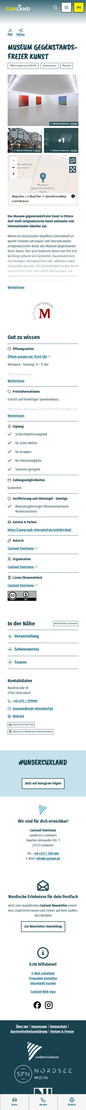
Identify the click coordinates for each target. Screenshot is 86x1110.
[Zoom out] (13, 167)
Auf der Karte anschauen (65, 623)
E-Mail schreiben (43, 973)
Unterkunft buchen (43, 983)
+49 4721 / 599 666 (46, 854)
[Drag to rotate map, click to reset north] (13, 174)
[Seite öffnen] (43, 1051)
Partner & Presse (62, 1032)
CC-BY (74, 124)
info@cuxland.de (48, 859)
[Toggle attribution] (73, 196)
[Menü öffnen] (66, 7)
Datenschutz (58, 1027)
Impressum (39, 1027)
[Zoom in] (13, 160)
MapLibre (18, 196)
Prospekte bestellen (43, 978)
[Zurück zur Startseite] (18, 7)
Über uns (22, 1027)
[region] (43, 180)
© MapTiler (34, 196)
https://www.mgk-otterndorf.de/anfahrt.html (39, 530)
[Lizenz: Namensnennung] (22, 600)
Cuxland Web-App (43, 992)
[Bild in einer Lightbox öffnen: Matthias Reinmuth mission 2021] (43, 100)
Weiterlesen (16, 287)
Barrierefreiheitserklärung (29, 1032)
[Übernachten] (79, 7)
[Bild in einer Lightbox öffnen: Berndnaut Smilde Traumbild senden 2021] (61, 140)
